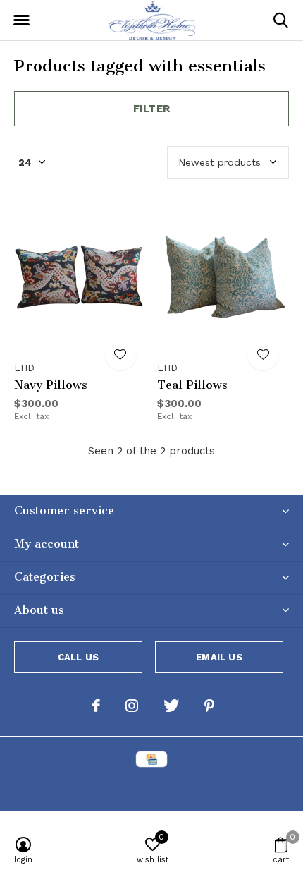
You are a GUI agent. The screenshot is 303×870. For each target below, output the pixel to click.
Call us (78, 657)
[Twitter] (171, 705)
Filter (151, 108)
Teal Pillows (192, 385)
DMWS (221, 788)
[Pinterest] (209, 705)
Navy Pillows (50, 385)
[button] (21, 20)
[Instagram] (131, 705)
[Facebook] (96, 705)
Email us (219, 657)
